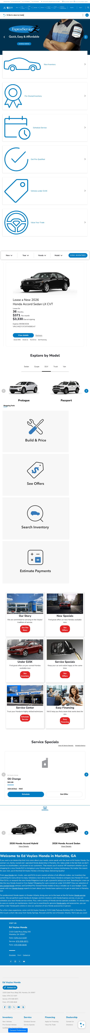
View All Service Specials (66, 745)
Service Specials (29, 1025)
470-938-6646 (20, 945)
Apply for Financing (51, 1022)
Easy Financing (65, 720)
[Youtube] (24, 961)
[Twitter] (19, 961)
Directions (12, 955)
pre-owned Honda (7, 886)
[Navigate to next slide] (88, 37)
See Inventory (25, 674)
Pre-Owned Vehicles (10, 1025)
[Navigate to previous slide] (1, 37)
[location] (41, 1)
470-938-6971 (22, 941)
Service (28, 1017)
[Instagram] (15, 961)
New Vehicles (7, 1022)
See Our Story (25, 628)
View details (23, 335)
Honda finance (17, 888)
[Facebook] (10, 961)
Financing (50, 1017)
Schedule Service (25, 718)
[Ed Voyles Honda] (8, 7)
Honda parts (61, 903)
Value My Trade (50, 1025)
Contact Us (26, 955)
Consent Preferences (18, 1030)
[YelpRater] (23, 1007)
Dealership (71, 1017)
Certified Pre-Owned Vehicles (13, 1028)
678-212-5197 (20, 938)
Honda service (79, 895)
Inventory (8, 1017)
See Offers (65, 628)
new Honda (9, 875)
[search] (88, 7)
